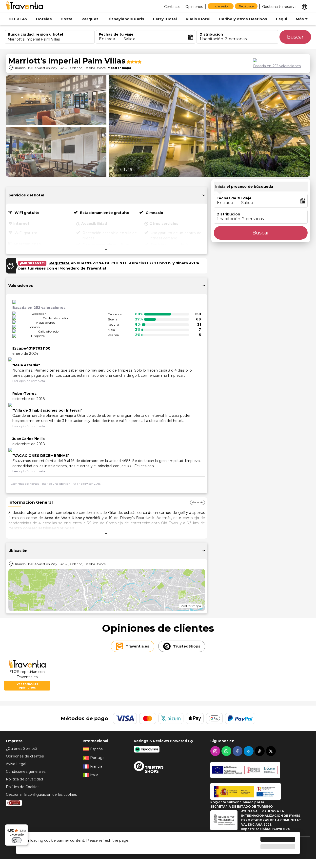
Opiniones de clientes (25, 756)
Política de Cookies (22, 787)
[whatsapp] (227, 751)
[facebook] (238, 751)
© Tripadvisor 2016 (87, 483)
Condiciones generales (25, 771)
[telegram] (249, 751)
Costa (66, 19)
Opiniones (194, 6)
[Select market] (304, 6)
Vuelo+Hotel (198, 19)
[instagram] (215, 751)
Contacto (172, 6)
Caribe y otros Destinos (243, 19)
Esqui (281, 19)
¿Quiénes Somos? (22, 748)
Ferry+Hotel (165, 19)
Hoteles (44, 19)
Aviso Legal (16, 764)
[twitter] (271, 751)
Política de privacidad (24, 779)
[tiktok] (260, 751)
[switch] (16, 840)
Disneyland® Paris (125, 19)
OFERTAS (17, 19)
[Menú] (25, 827)
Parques (90, 19)
